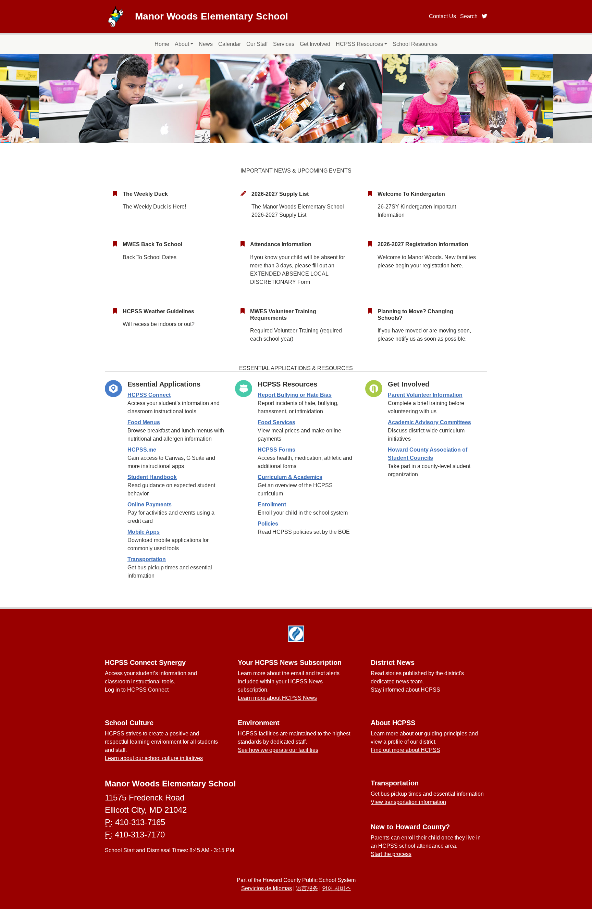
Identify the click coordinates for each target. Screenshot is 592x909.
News (206, 44)
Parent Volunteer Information (425, 395)
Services (283, 44)
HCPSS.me (141, 450)
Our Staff (257, 44)
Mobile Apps (143, 532)
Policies (268, 524)
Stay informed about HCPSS (405, 690)
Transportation (146, 559)
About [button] (182, 44)
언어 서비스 (336, 888)
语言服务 (307, 888)
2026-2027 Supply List (280, 194)
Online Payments (149, 504)
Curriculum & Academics (290, 477)
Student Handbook (152, 477)
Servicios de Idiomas (266, 888)
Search (469, 16)
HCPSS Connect (149, 395)
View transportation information (408, 802)
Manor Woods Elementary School (211, 16)
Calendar (229, 44)
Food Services (276, 422)
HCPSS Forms (276, 450)
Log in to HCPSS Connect (137, 690)
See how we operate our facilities (278, 750)
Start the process (391, 854)
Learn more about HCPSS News (277, 698)
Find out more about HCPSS (405, 750)
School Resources (415, 44)
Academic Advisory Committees (429, 422)
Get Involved (315, 44)
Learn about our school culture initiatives (154, 758)
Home (162, 44)
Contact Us (442, 16)
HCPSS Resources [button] (359, 44)
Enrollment (272, 504)
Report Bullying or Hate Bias (295, 395)
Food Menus (143, 422)
